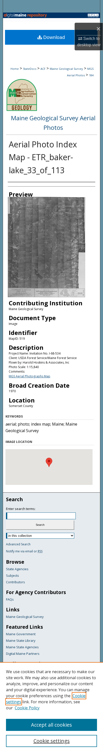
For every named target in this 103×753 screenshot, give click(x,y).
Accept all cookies (51, 724)
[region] (51, 707)
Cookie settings (52, 740)
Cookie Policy (27, 708)
